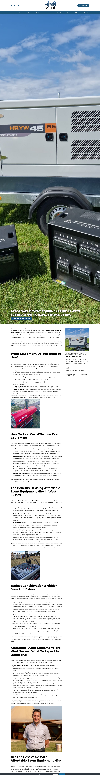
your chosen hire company (48, 397)
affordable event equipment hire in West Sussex (41, 766)
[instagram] (14, 5)
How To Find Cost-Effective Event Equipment (77, 361)
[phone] (19, 5)
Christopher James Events (27, 342)
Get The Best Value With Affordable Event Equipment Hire (76, 375)
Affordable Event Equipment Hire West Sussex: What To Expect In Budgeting (75, 371)
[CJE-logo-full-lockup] (50, 1)
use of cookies (55, 774)
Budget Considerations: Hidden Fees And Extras (76, 368)
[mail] (16, 5)
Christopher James (70, 353)
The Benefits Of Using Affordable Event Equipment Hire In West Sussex (75, 364)
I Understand (62, 774)
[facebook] (11, 5)
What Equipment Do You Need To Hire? (76, 359)
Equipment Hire (73, 354)
